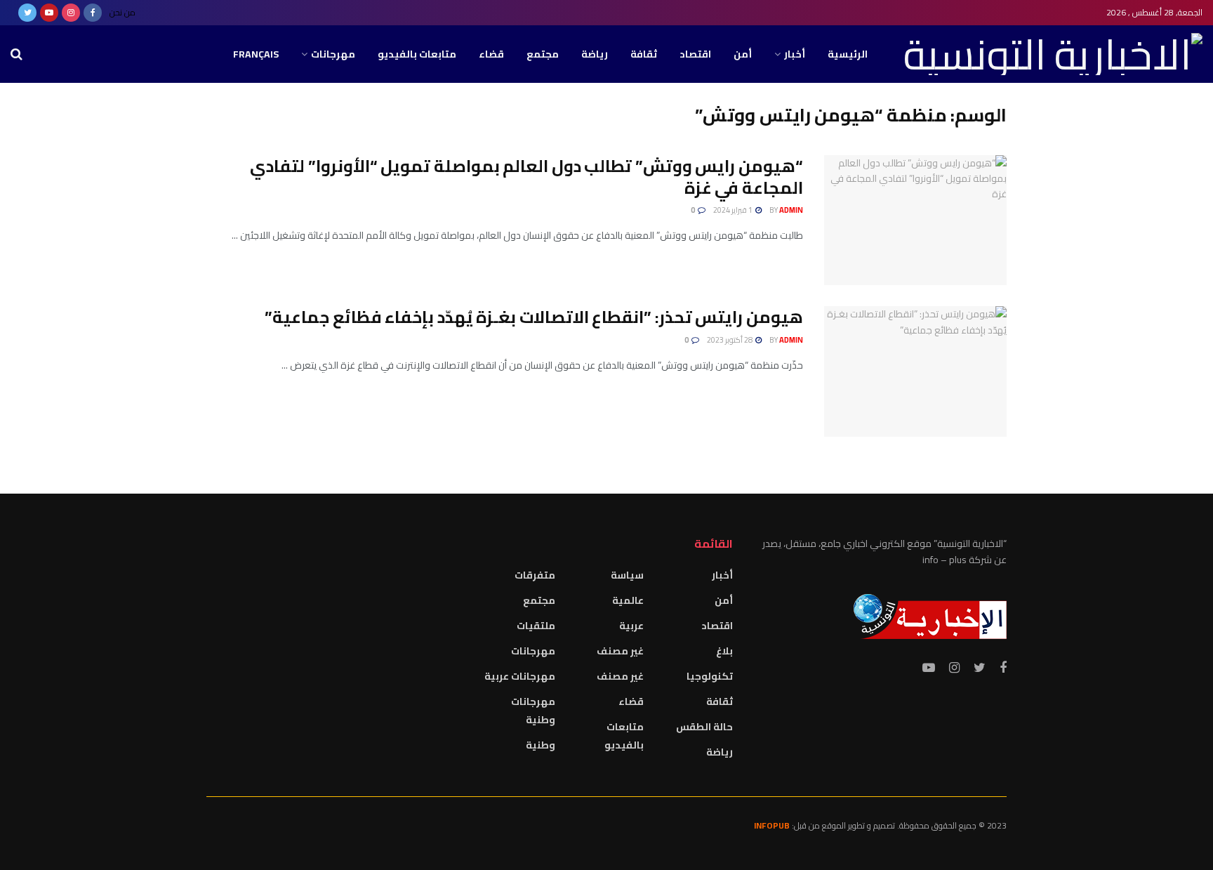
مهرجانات (333, 54)
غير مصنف (620, 651)
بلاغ (724, 651)
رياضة (594, 54)
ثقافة (643, 54)
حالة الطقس (704, 727)
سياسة (627, 575)
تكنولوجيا (710, 676)
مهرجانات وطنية (533, 710)
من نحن (122, 12)
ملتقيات (536, 626)
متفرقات (535, 575)
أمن (743, 54)
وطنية (540, 745)
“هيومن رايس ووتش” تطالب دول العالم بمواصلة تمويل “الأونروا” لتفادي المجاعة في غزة (526, 177)
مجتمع (542, 54)
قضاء (491, 54)
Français (256, 54)
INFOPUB (772, 825)
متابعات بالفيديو (417, 54)
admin (791, 210)
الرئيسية (848, 54)
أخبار (794, 54)
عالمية (628, 600)
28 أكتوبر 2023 (730, 340)
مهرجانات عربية (519, 676)
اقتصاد (695, 54)
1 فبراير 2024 (733, 210)
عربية (631, 626)
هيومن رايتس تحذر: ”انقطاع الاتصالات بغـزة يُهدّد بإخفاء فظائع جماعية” (534, 317)
